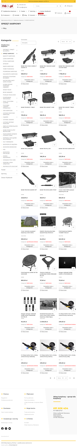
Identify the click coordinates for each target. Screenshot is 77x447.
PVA (4, 149)
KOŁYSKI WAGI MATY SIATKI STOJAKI (9, 81)
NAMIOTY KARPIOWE (9, 56)
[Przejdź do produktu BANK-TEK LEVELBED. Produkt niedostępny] (29, 138)
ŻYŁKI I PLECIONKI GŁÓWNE (8, 102)
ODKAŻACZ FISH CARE (9, 160)
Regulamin (4, 398)
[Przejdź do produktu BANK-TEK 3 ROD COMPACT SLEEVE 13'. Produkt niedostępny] (29, 56)
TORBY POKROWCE (8, 69)
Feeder (23, 11)
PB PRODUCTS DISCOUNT (10, 166)
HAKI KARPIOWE (7, 110)
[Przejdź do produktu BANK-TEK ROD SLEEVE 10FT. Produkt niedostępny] (67, 138)
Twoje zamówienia (29, 412)
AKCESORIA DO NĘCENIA (10, 144)
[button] (74, 1)
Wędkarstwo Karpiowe (9, 11)
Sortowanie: (24, 39)
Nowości (32, 15)
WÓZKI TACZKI (7, 89)
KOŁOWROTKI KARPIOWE (10, 74)
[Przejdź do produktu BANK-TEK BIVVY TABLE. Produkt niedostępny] (29, 97)
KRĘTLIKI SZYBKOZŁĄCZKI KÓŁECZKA (10, 126)
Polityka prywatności (7, 400)
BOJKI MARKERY (7, 92)
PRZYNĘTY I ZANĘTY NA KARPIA (8, 50)
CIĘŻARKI (5, 117)
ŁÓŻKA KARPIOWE (8, 58)
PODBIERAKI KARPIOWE (10, 71)
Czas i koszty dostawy (7, 412)
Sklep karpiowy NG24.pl (6, 20)
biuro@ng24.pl (23, 7)
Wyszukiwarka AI (5, 436)
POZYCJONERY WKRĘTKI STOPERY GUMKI (10, 134)
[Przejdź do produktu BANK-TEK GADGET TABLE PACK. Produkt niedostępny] (67, 97)
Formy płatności (28, 398)
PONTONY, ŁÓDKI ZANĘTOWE (8, 163)
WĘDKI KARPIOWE (8, 66)
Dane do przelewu (29, 400)
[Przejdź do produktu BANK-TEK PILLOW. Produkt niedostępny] (48, 138)
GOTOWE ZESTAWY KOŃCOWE (8, 123)
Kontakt (17, 15)
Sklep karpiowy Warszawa (31, 425)
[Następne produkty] (70, 378)
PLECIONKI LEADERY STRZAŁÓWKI (6, 107)
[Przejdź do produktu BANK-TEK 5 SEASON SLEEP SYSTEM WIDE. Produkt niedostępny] (67, 56)
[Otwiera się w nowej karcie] (2, 428)
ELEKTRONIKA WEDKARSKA (7, 98)
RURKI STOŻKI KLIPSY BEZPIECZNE (9, 130)
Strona (63, 41)
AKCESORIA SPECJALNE (6, 152)
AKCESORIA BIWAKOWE (10, 147)
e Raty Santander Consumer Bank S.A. (33, 403)
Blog (25, 15)
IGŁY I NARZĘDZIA (8, 142)
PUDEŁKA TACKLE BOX (9, 95)
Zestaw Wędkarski (45, 11)
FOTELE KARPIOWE (8, 61)
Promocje (42, 15)
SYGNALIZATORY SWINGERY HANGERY (7, 86)
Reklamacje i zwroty (6, 422)
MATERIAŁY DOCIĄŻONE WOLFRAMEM (10, 138)
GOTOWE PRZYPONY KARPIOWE (9, 114)
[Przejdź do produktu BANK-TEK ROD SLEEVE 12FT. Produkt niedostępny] (29, 180)
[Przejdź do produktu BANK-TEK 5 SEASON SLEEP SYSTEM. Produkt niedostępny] (48, 56)
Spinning (32, 11)
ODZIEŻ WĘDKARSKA (6, 156)
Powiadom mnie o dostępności (29, 80)
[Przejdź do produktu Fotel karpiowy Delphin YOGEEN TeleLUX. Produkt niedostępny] (67, 221)
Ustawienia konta (29, 414)
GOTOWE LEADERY (8, 119)
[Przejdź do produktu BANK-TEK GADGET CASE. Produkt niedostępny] (48, 97)
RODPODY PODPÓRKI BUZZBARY (9, 77)
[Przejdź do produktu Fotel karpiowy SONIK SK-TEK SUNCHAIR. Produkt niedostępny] (29, 262)
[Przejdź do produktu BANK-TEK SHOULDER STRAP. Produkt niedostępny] (48, 180)
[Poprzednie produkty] (54, 378)
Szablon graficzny (9, 445)
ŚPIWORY (5, 63)
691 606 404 (22, 4)
